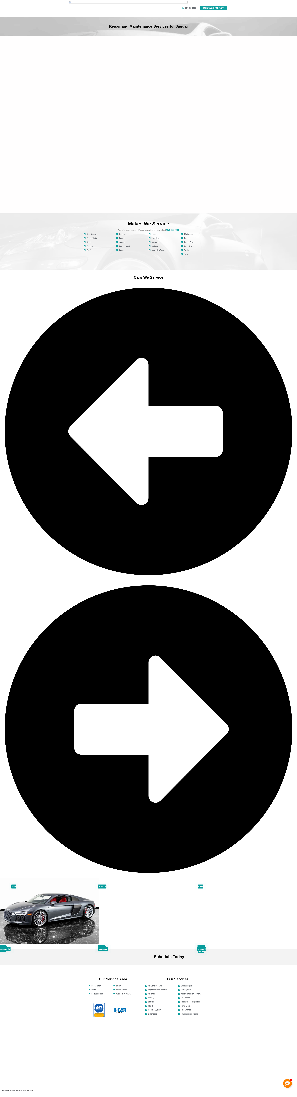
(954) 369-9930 (172, 230)
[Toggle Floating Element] (287, 1083)
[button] (148, 579)
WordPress (29, 1091)
